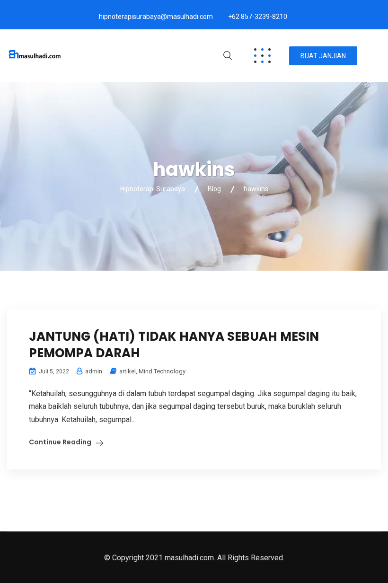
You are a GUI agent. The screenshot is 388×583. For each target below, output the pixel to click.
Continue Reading (60, 442)
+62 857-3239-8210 (257, 16)
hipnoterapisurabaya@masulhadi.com (156, 16)
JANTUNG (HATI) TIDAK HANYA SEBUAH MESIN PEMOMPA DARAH (174, 345)
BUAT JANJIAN (323, 56)
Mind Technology (162, 371)
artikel (127, 371)
